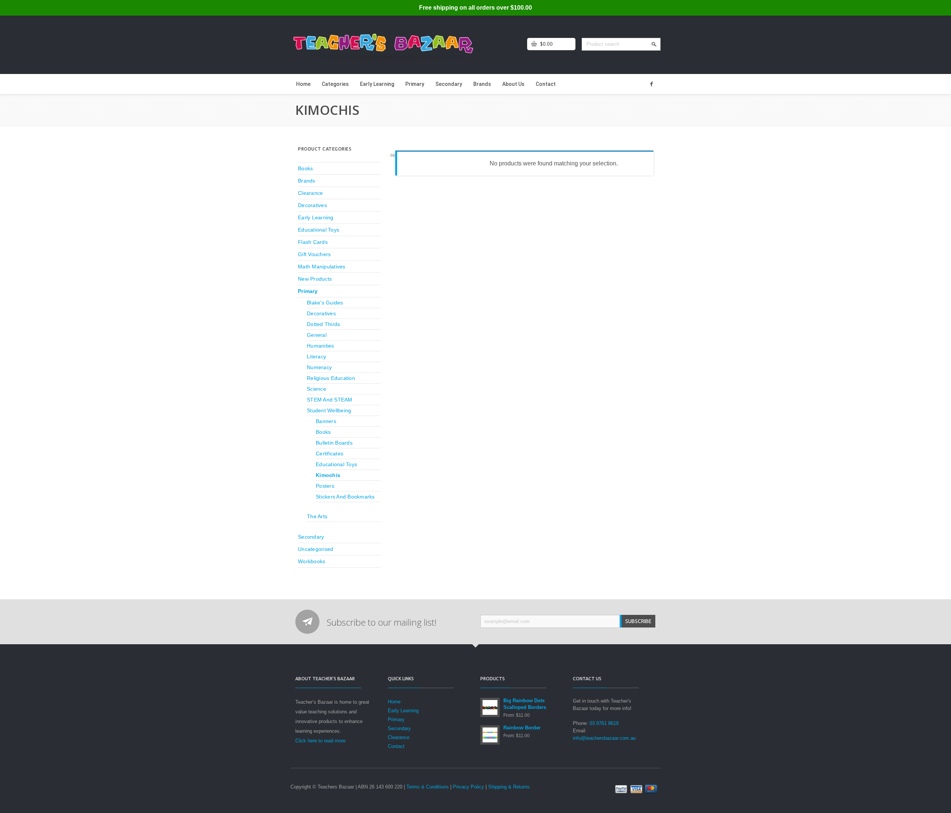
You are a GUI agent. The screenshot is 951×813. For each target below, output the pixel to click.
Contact (546, 84)
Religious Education (331, 378)
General (317, 335)
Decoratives (312, 205)
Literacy (316, 356)
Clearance (310, 193)
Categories (335, 84)
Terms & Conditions (427, 787)
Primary (414, 84)
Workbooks (311, 561)
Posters (325, 486)
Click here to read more (320, 740)
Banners (326, 421)
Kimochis (328, 475)
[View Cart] (534, 44)
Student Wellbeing (329, 410)
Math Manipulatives (321, 267)
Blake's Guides (325, 303)
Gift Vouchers (314, 254)
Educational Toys (318, 230)
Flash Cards (313, 242)
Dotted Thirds (323, 324)
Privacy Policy (468, 787)
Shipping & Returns (509, 787)
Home (303, 84)
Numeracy (319, 367)
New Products (315, 279)
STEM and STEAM (330, 400)
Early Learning (377, 84)
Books (305, 168)
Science (316, 389)
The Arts (317, 516)
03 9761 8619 (604, 723)
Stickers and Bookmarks (345, 497)
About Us (513, 84)
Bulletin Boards (334, 443)
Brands (482, 84)
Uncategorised (315, 549)
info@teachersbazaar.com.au (604, 738)
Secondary (448, 84)
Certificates (329, 453)
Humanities (320, 346)
